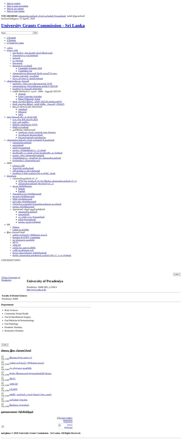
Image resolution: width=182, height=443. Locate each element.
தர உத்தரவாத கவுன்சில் (21, 368)
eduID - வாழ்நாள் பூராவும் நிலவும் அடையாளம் (30, 394)
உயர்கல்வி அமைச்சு (18, 400)
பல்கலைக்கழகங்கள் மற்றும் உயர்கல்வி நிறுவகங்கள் (42, 16)
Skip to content (13, 3)
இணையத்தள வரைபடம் (21, 357)
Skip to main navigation (17, 6)
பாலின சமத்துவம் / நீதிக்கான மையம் (27, 363)
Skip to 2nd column (15, 11)
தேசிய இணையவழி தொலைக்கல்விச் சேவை (30, 373)
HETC (13, 378)
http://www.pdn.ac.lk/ (36, 289)
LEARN (13, 389)
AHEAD (14, 384)
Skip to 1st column (15, 8)
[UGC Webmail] (65, 426)
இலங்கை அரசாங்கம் (19, 405)
